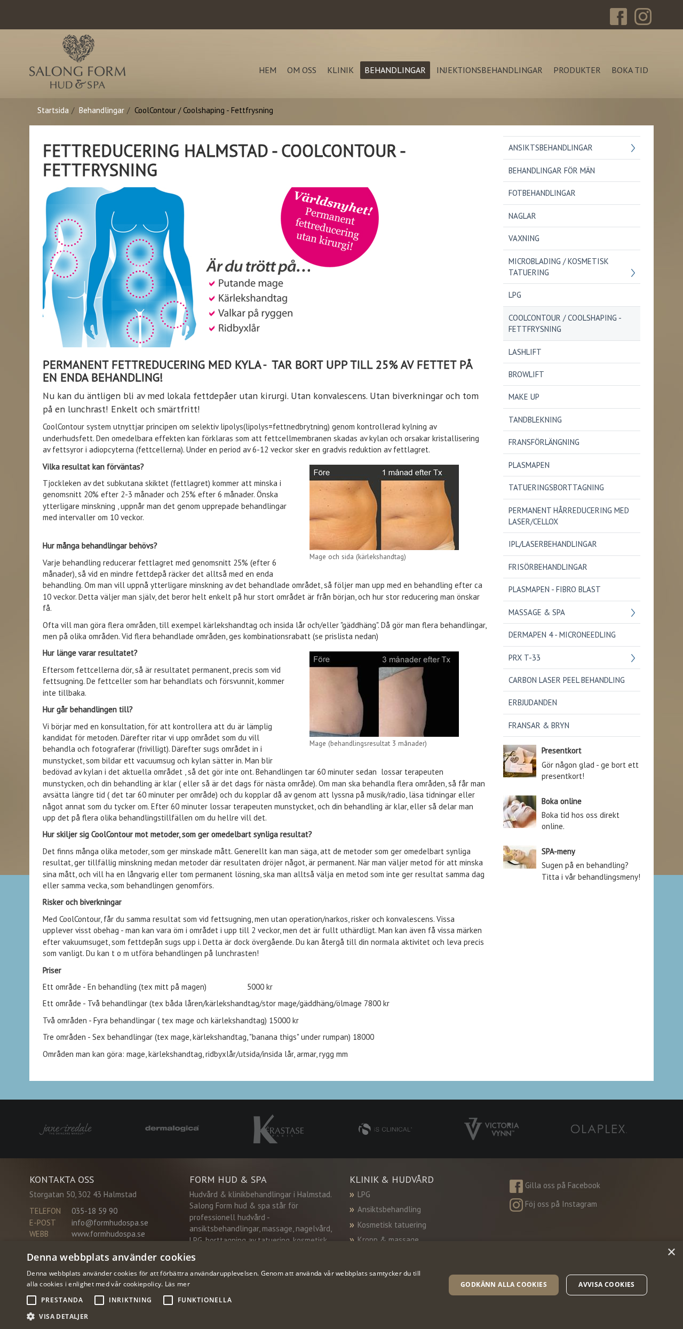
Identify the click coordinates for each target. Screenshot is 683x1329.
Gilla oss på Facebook (562, 1185)
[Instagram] (643, 16)
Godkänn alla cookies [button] (503, 1284)
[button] (230, 1316)
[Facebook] (618, 16)
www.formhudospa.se (108, 1234)
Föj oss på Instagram (561, 1204)
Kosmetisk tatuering (392, 1225)
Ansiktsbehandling (389, 1209)
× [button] (671, 1252)
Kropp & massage (388, 1240)
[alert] (341, 1285)
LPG (364, 1194)
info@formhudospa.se (110, 1222)
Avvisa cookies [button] (606, 1284)
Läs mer (177, 1283)
